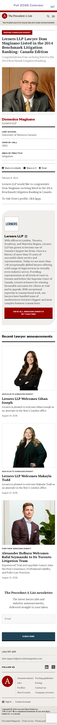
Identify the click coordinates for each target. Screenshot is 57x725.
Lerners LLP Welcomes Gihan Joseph (25, 401)
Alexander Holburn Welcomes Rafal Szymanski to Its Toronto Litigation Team (26, 557)
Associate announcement (17, 394)
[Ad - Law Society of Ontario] (28, 5)
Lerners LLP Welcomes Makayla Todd (26, 478)
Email (44, 168)
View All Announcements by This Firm (28, 312)
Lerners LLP (13, 236)
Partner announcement (16, 548)
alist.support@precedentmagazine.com (22, 658)
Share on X (31, 168)
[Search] (48, 16)
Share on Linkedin (13, 168)
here (38, 198)
